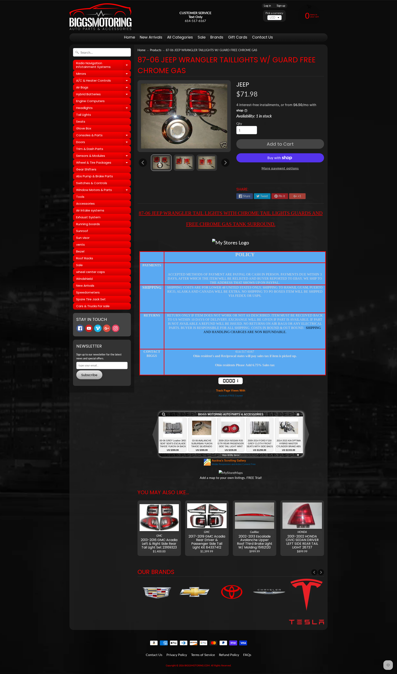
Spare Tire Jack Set (91, 299)
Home (129, 37)
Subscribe (89, 375)
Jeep (242, 84)
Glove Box (83, 128)
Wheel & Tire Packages (103, 163)
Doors (103, 143)
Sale (202, 37)
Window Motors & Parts (103, 190)
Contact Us (262, 37)
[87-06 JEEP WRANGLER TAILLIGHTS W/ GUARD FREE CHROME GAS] (161, 163)
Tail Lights (83, 114)
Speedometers (88, 292)
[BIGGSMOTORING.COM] (100, 16)
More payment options (280, 168)
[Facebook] (80, 328)
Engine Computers (90, 101)
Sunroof (82, 231)
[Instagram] (115, 328)
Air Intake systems (90, 210)
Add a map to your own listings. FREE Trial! (231, 478)
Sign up (281, 5)
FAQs (247, 655)
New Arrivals (151, 37)
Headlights (103, 108)
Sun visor (83, 238)
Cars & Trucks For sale (93, 306)
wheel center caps (90, 272)
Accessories (85, 203)
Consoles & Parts (103, 136)
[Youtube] (89, 328)
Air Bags (103, 88)
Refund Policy (229, 655)
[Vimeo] (98, 328)
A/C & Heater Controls (103, 81)
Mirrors (103, 74)
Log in (267, 5)
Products (155, 50)
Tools (80, 196)
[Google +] (106, 328)
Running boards (88, 224)
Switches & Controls (91, 183)
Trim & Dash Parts (89, 149)
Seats (80, 121)
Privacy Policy (176, 655)
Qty (239, 123)
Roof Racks (84, 258)
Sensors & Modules (103, 156)
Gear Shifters (86, 169)
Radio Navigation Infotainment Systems (103, 65)
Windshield (84, 279)
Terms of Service (203, 655)
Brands (216, 37)
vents (80, 244)
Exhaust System (88, 217)
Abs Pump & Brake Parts (94, 176)
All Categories (180, 37)
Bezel (80, 251)
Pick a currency (274, 13)
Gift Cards (237, 37)
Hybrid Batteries (103, 95)
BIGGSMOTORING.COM (197, 665)
